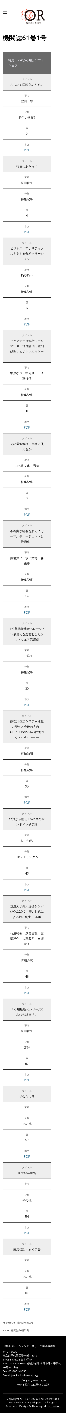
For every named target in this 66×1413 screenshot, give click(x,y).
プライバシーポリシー (33, 1380)
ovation (55, 1406)
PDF (27, 150)
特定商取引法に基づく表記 (33, 1384)
